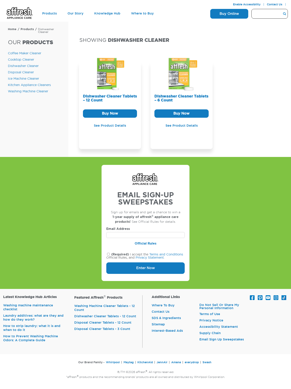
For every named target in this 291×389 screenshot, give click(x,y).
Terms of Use (209, 314)
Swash (207, 362)
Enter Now (145, 268)
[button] (110, 113)
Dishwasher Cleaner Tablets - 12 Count (105, 316)
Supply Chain (210, 333)
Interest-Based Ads (167, 330)
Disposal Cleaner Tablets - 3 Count (102, 329)
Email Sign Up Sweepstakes (221, 339)
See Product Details (110, 125)
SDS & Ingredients (166, 318)
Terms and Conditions (166, 254)
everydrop (192, 362)
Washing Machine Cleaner (28, 91)
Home (12, 29)
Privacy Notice (211, 320)
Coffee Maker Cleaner (24, 53)
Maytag (129, 362)
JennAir (162, 362)
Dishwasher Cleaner (46, 30)
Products (27, 29)
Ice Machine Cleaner (23, 78)
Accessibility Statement (218, 326)
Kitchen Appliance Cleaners (29, 85)
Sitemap (158, 324)
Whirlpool (113, 362)
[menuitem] (20, 14)
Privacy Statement (150, 257)
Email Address (118, 228)
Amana (176, 362)
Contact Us (274, 4)
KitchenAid (145, 362)
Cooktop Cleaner (21, 59)
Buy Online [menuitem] (229, 14)
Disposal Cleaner (21, 72)
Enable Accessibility (247, 4)
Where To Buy (163, 305)
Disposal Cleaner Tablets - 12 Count (102, 322)
